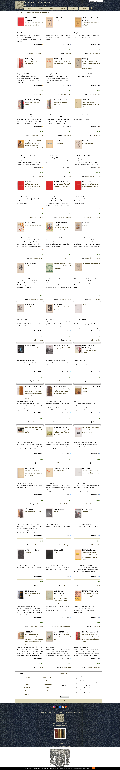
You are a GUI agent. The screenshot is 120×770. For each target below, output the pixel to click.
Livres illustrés (90, 176)
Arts (94, 135)
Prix (81, 690)
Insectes (41, 258)
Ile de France (67, 504)
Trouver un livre (64, 673)
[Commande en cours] (95, 8)
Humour (69, 94)
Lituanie (69, 381)
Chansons (92, 299)
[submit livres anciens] (104, 1)
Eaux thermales (67, 463)
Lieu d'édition (63, 685)
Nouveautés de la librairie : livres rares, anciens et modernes (32, 12)
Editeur (62, 690)
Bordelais (40, 422)
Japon (38, 463)
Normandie (85, 586)
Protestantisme (61, 626)
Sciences (69, 135)
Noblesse (68, 667)
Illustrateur (82, 680)
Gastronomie (92, 94)
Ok (93, 768)
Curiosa (92, 53)
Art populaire (96, 381)
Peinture (98, 135)
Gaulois (98, 463)
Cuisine (98, 94)
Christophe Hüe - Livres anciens (38, 2)
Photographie (96, 340)
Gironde (35, 422)
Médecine (61, 299)
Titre (61, 680)
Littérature (40, 53)
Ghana (98, 626)
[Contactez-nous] (47, 5)
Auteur (61, 676)
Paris (36, 381)
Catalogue (40, 8)
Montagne (89, 381)
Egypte (94, 626)
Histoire (32, 135)
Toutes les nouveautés (58, 701)
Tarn (70, 258)
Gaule (93, 463)
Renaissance (33, 53)
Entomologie (34, 258)
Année (81, 685)
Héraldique (90, 667)
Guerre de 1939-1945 (94, 586)
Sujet (81, 676)
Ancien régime (39, 135)
